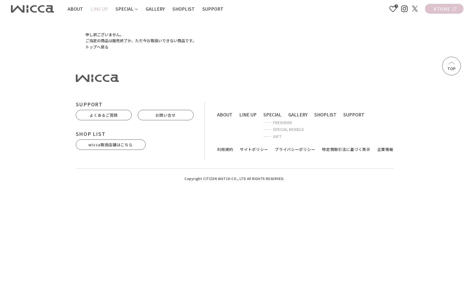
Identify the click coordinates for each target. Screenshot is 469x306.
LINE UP (99, 8)
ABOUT (75, 8)
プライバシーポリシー (295, 149)
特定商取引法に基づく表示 (346, 149)
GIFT (277, 136)
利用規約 (225, 149)
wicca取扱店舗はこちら (110, 144)
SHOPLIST (183, 8)
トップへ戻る (96, 47)
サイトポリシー (254, 149)
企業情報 (385, 149)
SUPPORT (212, 8)
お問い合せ (166, 115)
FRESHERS (282, 122)
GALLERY (155, 8)
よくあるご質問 (104, 115)
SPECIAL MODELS (288, 129)
